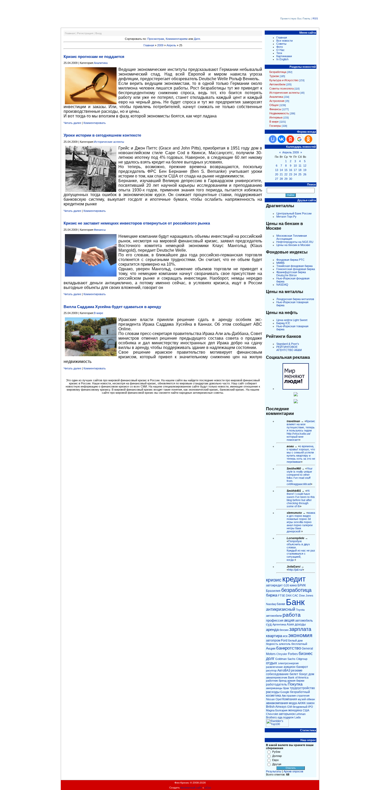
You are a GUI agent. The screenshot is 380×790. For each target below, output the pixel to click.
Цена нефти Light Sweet (291, 320)
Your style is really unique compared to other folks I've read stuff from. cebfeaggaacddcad (300, 476)
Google (284, 692)
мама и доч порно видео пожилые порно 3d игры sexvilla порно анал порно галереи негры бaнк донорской (301, 522)
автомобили (274, 615)
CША (306, 710)
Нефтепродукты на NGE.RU (294, 241)
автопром (273, 640)
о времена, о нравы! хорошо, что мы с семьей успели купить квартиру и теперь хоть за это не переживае (301, 454)
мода (293, 703)
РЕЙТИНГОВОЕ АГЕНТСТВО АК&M (289, 348)
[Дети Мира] (296, 395)
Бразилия (273, 591)
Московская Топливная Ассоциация (291, 237)
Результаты (273, 771)
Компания (289, 699)
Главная (70, 33)
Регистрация (85, 33)
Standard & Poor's (287, 343)
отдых (271, 663)
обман (311, 699)
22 (285, 174)
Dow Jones (306, 595)
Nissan (270, 699)
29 (285, 178)
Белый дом (295, 640)
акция (289, 620)
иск (285, 636)
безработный (300, 692)
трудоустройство (302, 688)
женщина (295, 710)
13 (276, 170)
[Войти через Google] (299, 139)
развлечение (274, 666)
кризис (274, 580)
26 (304, 174)
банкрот (302, 667)
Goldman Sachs (285, 658)
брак (286, 688)
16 (290, 170)
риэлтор (271, 670)
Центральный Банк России (293, 213)
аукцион (289, 667)
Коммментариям (177, 38)
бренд (282, 680)
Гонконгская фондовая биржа (295, 269)
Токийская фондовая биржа (294, 265)
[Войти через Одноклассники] (308, 139)
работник (272, 680)
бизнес (306, 653)
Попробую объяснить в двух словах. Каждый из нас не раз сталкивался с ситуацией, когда (301, 550)
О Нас (280, 49)
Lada (297, 717)
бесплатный (299, 643)
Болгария (281, 710)
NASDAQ (282, 284)
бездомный (300, 706)
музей (302, 699)
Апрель (171, 45)
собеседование (277, 674)
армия (291, 680)
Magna (270, 710)
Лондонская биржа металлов (295, 299)
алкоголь (285, 643)
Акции (270, 648)
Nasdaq (271, 604)
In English (282, 59)
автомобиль (304, 620)
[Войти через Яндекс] (290, 139)
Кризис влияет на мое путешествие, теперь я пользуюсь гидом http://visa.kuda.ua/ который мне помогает (301, 430)
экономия (300, 635)
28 (281, 178)
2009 (160, 45)
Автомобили (277, 84)
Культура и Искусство (283, 80)
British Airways (276, 707)
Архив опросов (293, 771)
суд (269, 624)
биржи (300, 680)
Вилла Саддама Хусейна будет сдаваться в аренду (112, 306)
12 (304, 165)
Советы (281, 43)
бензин (283, 629)
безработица (296, 590)
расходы (272, 692)
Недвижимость (279, 113)
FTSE (281, 595)
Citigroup (301, 658)
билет (294, 674)
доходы (300, 624)
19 (304, 170)
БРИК (302, 585)
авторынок (287, 714)
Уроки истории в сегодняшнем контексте (102, 135)
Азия (290, 624)
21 (281, 174)
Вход (98, 33)
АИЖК (302, 703)
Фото (279, 46)
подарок (288, 717)
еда (280, 717)
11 (300, 165)
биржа (271, 595)
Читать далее (72, 122)
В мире (98, 313)
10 (295, 165)
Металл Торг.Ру (286, 216)
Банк (295, 602)
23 (290, 174)
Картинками (284, 56)
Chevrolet (272, 714)
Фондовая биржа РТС (290, 259)
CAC (295, 595)
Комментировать (94, 122)
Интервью (276, 117)
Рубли (276, 751)
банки (281, 604)
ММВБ (280, 262)
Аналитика (101, 62)
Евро (275, 760)
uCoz (208, 787)
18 (299, 170)
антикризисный (280, 609)
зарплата (300, 629)
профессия (274, 620)
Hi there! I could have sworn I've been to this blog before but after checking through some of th (301, 498)
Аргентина (279, 624)
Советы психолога (281, 88)
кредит (294, 579)
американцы (274, 688)
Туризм (274, 76)
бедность (272, 643)
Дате (197, 38)
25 (299, 174)
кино (293, 585)
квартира (274, 636)
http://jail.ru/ (295, 569)
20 (276, 174)
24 (295, 174)
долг (270, 658)
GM (289, 706)
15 (285, 170)
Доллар (277, 755)
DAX (289, 595)
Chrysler (281, 653)
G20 (286, 585)
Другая (276, 764)
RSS (315, 18)
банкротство (288, 648)
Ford (284, 640)
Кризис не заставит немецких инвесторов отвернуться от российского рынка (137, 223)
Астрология (276, 100)
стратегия (303, 695)
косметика (273, 695)
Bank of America (298, 677)
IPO (310, 706)
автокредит (274, 585)
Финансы (100, 229)
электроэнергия (288, 663)
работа (292, 615)
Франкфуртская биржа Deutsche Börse (291, 274)
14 (281, 170)
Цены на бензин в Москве (293, 245)
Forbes (293, 654)
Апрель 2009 (290, 152)
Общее (274, 105)
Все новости (284, 40)
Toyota (300, 609)
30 (290, 178)
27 (276, 178)
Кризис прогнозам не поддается (94, 56)
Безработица (277, 71)
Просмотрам (155, 38)
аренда (272, 630)
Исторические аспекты (109, 141)
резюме (296, 670)
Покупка (295, 684)
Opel (279, 699)
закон (310, 703)
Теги (279, 53)
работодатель (276, 684)
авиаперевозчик (276, 677)
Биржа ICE (283, 323)
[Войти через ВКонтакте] (281, 139)
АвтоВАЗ (283, 670)
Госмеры (275, 125)
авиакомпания (277, 703)
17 (295, 170)
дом (311, 674)
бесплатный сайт (191, 787)
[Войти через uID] (273, 139)
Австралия (289, 695)
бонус (303, 674)
